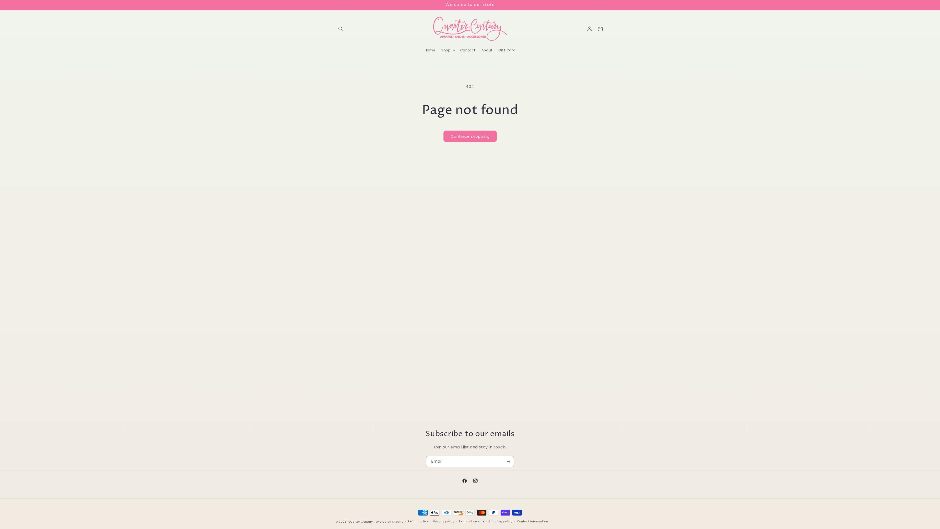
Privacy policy (443, 521)
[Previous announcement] (337, 5)
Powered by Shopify (388, 522)
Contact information (532, 521)
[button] (340, 29)
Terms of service (471, 521)
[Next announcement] (603, 5)
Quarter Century (360, 522)
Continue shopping (470, 136)
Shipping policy (500, 521)
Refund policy (418, 521)
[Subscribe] (508, 461)
